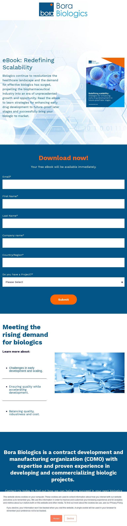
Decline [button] (70, 518)
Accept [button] (56, 518)
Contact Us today (17, 490)
